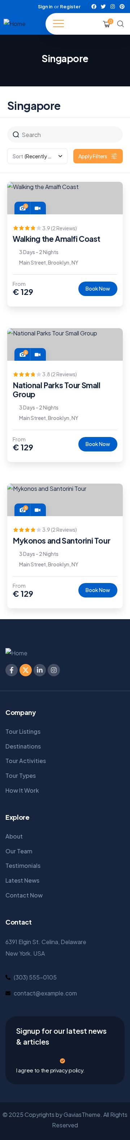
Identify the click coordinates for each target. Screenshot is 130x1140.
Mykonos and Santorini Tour (61, 540)
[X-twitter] (26, 670)
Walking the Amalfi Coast (56, 239)
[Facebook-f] (11, 670)
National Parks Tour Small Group (56, 389)
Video (37, 208)
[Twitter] (103, 6)
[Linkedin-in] (40, 670)
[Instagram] (112, 6)
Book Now (98, 288)
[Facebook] (93, 6)
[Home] (15, 24)
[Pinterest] (122, 6)
